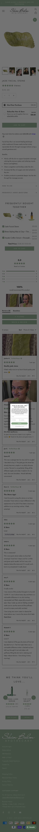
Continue (19, 423)
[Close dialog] (27, 405)
